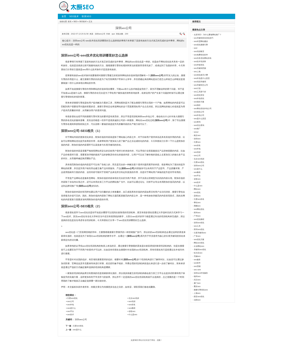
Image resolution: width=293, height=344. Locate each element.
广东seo (197, 236)
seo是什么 (77, 330)
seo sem (197, 270)
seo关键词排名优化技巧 (203, 38)
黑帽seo (197, 206)
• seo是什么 (71, 308)
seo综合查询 (199, 125)
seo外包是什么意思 (202, 78)
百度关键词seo (200, 233)
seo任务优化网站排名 (203, 58)
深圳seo (197, 139)
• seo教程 (131, 308)
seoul (196, 132)
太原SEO (134, 340)
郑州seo (197, 213)
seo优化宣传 (199, 95)
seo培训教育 (199, 51)
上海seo (197, 293)
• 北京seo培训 (133, 298)
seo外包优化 (199, 98)
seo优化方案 (199, 239)
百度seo (197, 142)
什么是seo (198, 186)
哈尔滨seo (198, 253)
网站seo (197, 189)
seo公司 (197, 155)
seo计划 (197, 88)
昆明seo (197, 196)
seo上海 (197, 72)
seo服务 (197, 260)
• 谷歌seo (131, 311)
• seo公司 (70, 301)
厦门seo (197, 283)
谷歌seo (197, 179)
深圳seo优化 (199, 223)
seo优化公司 (199, 112)
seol (195, 48)
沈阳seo (197, 300)
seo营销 (197, 266)
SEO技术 (83, 21)
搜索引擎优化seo (201, 290)
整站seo (197, 202)
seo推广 (197, 129)
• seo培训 (131, 301)
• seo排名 (131, 305)
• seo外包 (70, 305)
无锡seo (197, 256)
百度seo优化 (78, 326)
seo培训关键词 (200, 82)
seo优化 (197, 192)
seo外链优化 (199, 65)
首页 (69, 21)
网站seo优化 (199, 243)
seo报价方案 (199, 102)
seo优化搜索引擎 (201, 45)
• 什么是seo (132, 314)
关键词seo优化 (200, 249)
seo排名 (197, 145)
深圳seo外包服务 (201, 273)
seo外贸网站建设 (201, 41)
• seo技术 (70, 314)
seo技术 (197, 182)
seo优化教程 (199, 219)
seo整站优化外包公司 (203, 108)
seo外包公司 (199, 115)
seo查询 (197, 122)
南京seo (197, 135)
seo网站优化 (199, 209)
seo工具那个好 (200, 92)
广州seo (197, 216)
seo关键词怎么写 (201, 85)
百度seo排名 (199, 199)
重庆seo (197, 286)
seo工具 (197, 226)
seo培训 (197, 152)
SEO (75, 21)
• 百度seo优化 (72, 298)
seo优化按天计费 (201, 75)
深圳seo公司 (81, 319)
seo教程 (197, 172)
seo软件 (197, 263)
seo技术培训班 (200, 61)
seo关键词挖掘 (200, 68)
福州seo (197, 276)
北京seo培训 (199, 159)
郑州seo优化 (199, 229)
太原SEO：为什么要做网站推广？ (207, 35)
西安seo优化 (199, 296)
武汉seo (197, 280)
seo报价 (197, 105)
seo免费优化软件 (201, 55)
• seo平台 (70, 311)
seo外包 (197, 149)
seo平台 (197, 176)
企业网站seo (199, 246)
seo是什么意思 (200, 119)
